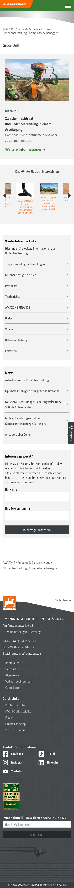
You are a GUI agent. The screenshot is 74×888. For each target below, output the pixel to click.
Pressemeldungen (16, 729)
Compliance (12, 687)
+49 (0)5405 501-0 (24, 640)
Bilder (8, 318)
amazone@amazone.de (26, 653)
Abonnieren (37, 834)
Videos (9, 328)
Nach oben (61, 599)
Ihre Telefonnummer (18, 508)
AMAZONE (9, 28)
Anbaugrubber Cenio (18, 434)
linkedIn (52, 762)
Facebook (16, 753)
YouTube (16, 770)
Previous (4, 195)
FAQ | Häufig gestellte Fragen (18, 714)
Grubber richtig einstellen (20, 274)
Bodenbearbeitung (15, 32)
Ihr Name (11, 489)
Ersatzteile (11, 350)
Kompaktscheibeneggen (44, 32)
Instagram (17, 762)
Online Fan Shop (15, 723)
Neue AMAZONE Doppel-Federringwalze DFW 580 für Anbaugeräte (33, 404)
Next (69, 195)
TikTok (51, 753)
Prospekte (11, 285)
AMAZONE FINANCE (17, 307)
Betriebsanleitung (16, 339)
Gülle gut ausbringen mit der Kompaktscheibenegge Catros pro (25, 420)
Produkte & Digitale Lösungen (36, 28)
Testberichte (12, 296)
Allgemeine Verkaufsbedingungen (18, 678)
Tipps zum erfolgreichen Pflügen (25, 263)
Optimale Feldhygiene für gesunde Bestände (32, 390)
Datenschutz (12, 668)
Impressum (12, 662)
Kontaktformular (15, 704)
